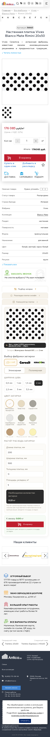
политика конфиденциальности (25, 716)
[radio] (10, 362)
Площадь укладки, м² (17, 480)
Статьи (4, 664)
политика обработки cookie (30, 713)
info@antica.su (10, 681)
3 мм (19, 389)
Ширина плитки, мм (16, 458)
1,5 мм (29, 383)
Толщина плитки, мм (17, 469)
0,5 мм (9, 383)
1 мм (19, 383)
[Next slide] (45, 555)
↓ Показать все (9, 264)
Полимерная (35, 370)
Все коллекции (8, 670)
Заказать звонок (11, 688)
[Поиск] (17, 4)
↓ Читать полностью (11, 53)
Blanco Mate (42, 215)
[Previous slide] (5, 555)
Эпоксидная (14, 370)
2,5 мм (9, 389)
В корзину (25, 157)
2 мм (38, 383)
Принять (25, 721)
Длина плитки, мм (15, 447)
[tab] (25, 289)
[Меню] (46, 3)
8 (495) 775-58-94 (12, 676)
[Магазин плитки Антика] (12, 656)
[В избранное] (43, 164)
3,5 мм (29, 389)
